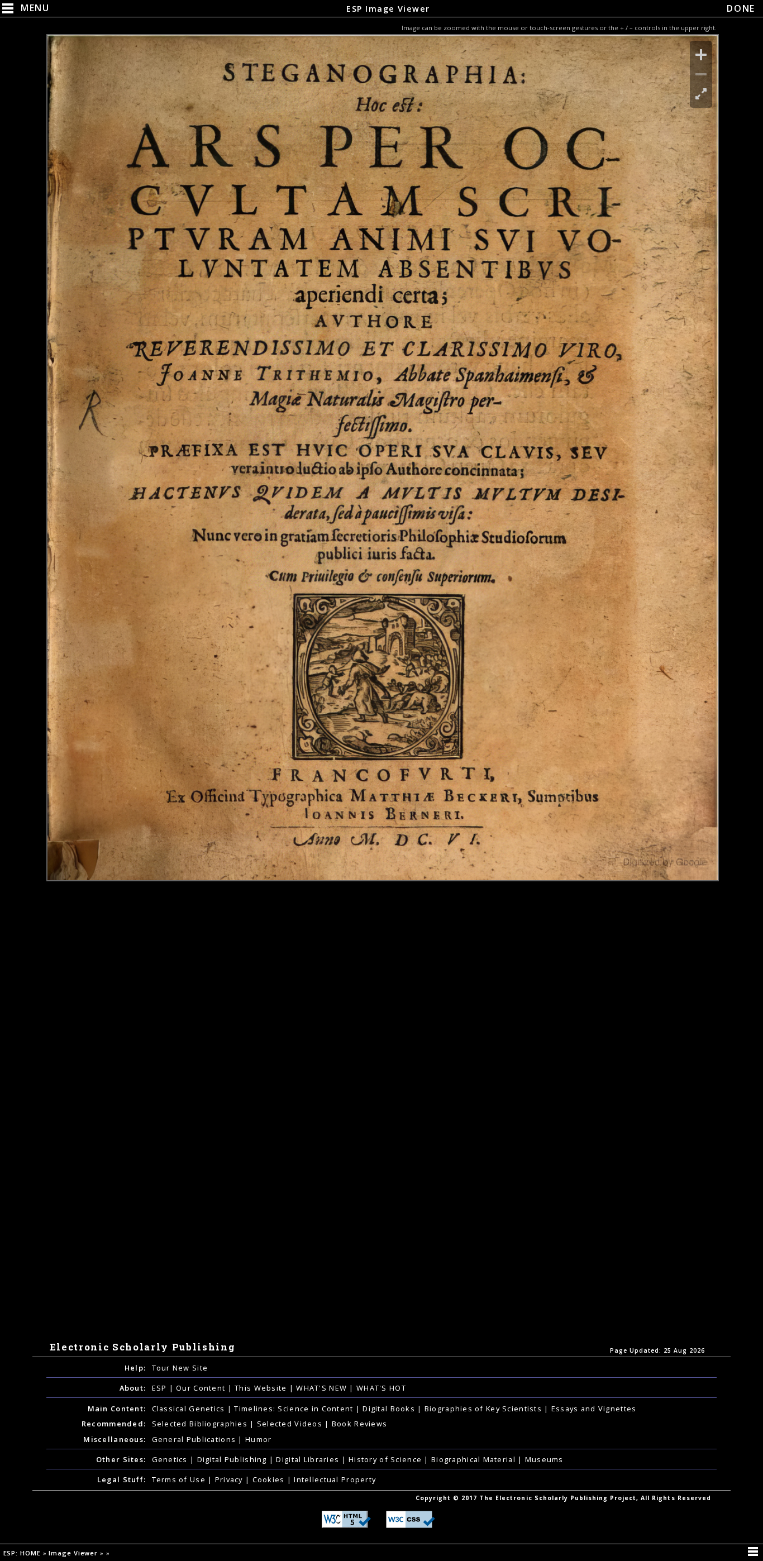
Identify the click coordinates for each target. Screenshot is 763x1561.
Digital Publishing (233, 1459)
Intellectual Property (335, 1479)
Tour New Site (180, 1368)
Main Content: (117, 1409)
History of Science (386, 1459)
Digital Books (390, 1409)
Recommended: (114, 1424)
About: (133, 1388)
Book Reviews (359, 1424)
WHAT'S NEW (322, 1388)
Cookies (269, 1479)
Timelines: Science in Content (294, 1409)
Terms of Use (180, 1479)
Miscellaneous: (114, 1439)
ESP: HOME (23, 1553)
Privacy (230, 1479)
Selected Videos (291, 1424)
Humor (258, 1439)
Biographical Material (474, 1459)
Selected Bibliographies (201, 1424)
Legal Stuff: (121, 1479)
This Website (262, 1388)
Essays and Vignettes (594, 1409)
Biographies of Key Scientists (484, 1409)
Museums (544, 1459)
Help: (135, 1368)
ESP (160, 1388)
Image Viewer (74, 1553)
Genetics (171, 1459)
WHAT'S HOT (381, 1388)
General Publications (195, 1439)
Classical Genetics (189, 1409)
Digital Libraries (308, 1459)
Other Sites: (121, 1459)
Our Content (201, 1388)
